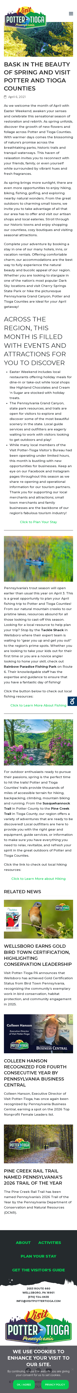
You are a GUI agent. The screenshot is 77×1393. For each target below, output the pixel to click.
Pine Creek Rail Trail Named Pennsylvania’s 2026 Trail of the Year (33, 1177)
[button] (71, 13)
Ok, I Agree (24, 1384)
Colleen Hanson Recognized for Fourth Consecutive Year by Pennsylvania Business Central (35, 1073)
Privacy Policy (55, 1384)
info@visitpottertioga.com (38, 1301)
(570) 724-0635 (38, 1296)
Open (72, 701)
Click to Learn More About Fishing (38, 705)
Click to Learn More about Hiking (38, 879)
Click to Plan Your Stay (38, 522)
